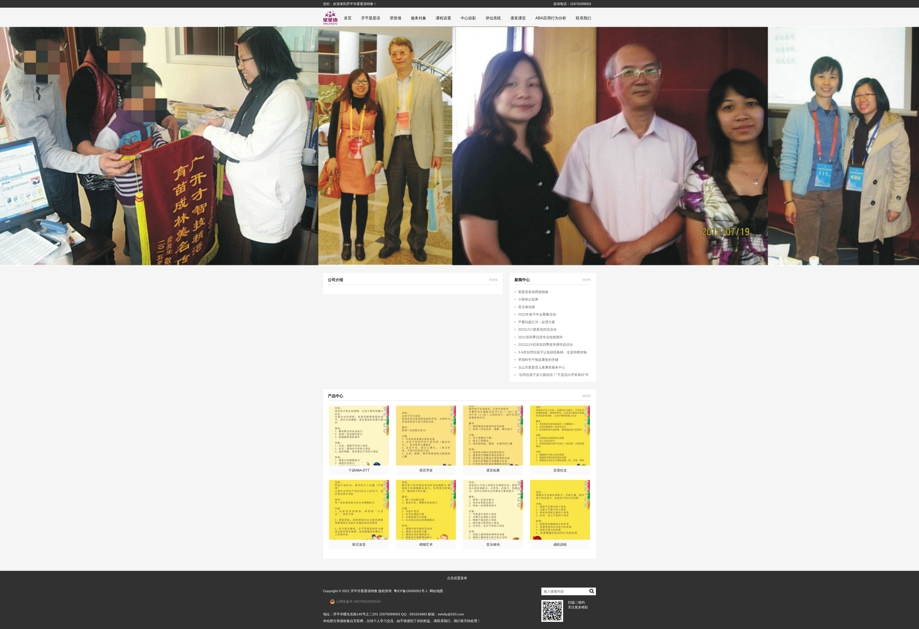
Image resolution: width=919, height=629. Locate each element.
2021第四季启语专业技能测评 (540, 337)
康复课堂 (518, 18)
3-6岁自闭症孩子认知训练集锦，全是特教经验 (552, 352)
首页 (348, 18)
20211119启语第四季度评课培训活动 (545, 344)
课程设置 (443, 18)
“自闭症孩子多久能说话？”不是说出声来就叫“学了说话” (552, 375)
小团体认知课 (528, 299)
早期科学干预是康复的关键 (538, 360)
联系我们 (583, 18)
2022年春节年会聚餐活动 (537, 314)
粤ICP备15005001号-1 (411, 591)
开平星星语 (370, 18)
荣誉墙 (395, 18)
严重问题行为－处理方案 (536, 322)
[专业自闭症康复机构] (330, 17)
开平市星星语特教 (364, 591)
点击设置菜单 (457, 578)
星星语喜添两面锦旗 (533, 292)
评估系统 (493, 18)
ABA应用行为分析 (550, 18)
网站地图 (436, 591)
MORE (493, 280)
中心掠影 (468, 18)
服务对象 (418, 18)
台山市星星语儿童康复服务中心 (541, 367)
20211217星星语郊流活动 (537, 329)
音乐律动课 (526, 307)
